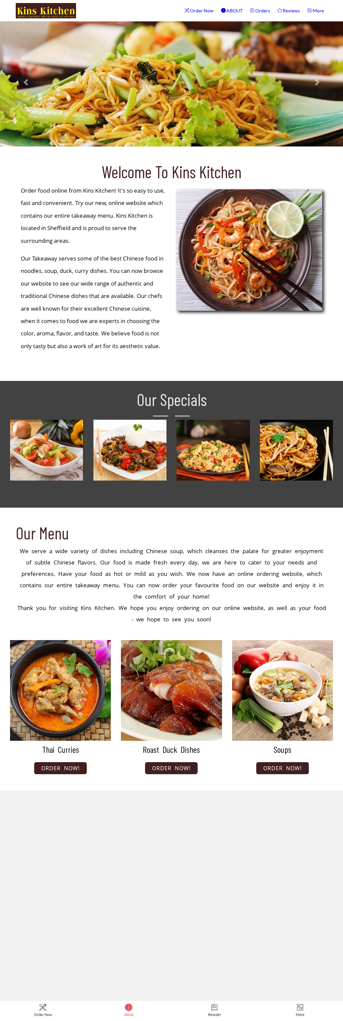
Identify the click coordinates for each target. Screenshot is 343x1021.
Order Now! (60, 768)
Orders (262, 10)
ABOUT (234, 10)
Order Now (202, 10)
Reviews (291, 10)
